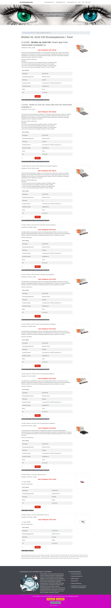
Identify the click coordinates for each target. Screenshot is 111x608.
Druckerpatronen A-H (49, 2)
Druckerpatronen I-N (60, 2)
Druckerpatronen (26, 2)
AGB (83, 2)
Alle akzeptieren (51, 599)
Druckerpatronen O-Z (72, 2)
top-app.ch (59, 605)
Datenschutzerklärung (76, 583)
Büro (79, 2)
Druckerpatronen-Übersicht (29, 32)
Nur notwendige (60, 599)
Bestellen (37, 96)
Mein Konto (88, 2)
